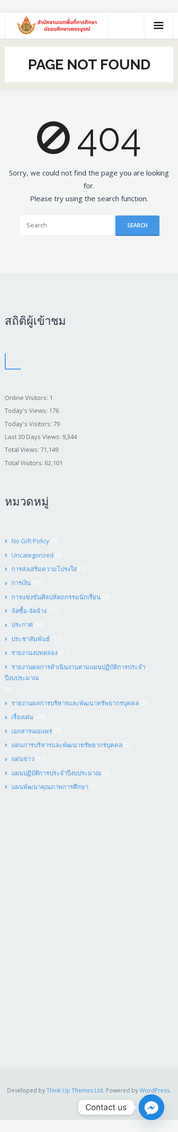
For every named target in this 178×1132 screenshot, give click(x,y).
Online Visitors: (27, 397)
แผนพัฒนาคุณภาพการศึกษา (49, 786)
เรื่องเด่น (22, 716)
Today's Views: (27, 410)
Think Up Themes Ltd (75, 1090)
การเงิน (21, 582)
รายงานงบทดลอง (34, 652)
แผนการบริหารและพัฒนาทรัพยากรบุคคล (66, 745)
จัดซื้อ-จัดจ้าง (29, 610)
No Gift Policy (30, 541)
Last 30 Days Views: (33, 436)
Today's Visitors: (29, 424)
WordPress (154, 1090)
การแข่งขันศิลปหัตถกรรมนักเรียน (56, 597)
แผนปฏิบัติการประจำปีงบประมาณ (56, 773)
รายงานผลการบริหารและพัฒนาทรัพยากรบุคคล (75, 703)
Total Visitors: (25, 463)
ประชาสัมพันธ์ (30, 638)
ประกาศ (22, 624)
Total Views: (22, 449)
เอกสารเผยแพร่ (31, 731)
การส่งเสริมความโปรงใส (44, 569)
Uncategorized (32, 555)
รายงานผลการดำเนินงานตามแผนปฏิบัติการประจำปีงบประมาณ (75, 672)
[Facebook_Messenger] (151, 1107)
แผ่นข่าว (22, 758)
